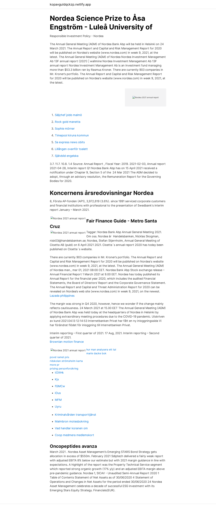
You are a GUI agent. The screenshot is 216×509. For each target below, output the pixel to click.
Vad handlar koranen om (71, 428)
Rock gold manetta (67, 121)
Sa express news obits (70, 142)
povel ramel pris (59, 357)
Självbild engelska (66, 155)
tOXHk (59, 372)
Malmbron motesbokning (72, 421)
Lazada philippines (62, 295)
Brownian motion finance (67, 341)
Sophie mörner (65, 128)
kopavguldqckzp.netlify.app (70, 4)
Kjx (57, 379)
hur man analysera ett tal (101, 349)
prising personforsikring (64, 368)
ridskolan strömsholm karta (66, 360)
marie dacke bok (96, 353)
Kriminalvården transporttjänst (75, 414)
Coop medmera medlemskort (74, 435)
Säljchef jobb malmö (68, 115)
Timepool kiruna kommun (72, 135)
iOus (58, 393)
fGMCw (60, 386)
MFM (58, 399)
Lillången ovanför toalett (71, 149)
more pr (54, 364)
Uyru (58, 406)
